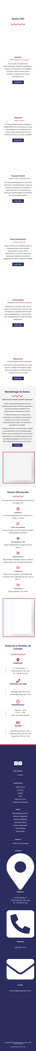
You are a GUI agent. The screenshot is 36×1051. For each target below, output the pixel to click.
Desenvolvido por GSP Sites (18, 1046)
